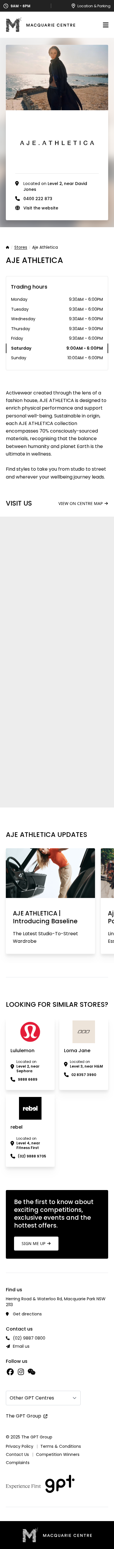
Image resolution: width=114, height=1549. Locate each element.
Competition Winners (58, 1454)
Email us (21, 1346)
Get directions (27, 1314)
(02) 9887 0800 (29, 1338)
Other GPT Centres (32, 1398)
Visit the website (40, 208)
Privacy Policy (19, 1446)
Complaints (18, 1463)
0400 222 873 (37, 199)
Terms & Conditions (60, 1446)
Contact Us (17, 1454)
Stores (20, 247)
